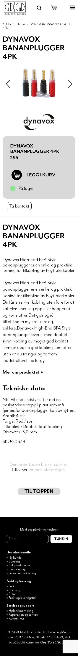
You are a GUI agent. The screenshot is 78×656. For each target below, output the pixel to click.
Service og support (20, 606)
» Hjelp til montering (19, 611)
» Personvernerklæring (21, 573)
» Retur (11, 594)
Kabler (7, 24)
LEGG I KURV (40, 175)
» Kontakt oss (15, 619)
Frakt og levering (18, 581)
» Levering (13, 590)
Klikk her (20, 469)
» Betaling (13, 562)
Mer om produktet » (23, 372)
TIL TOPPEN (39, 491)
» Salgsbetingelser (18, 565)
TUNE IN (61, 539)
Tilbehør (20, 24)
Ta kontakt (19, 206)
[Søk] (39, 8)
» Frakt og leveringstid (21, 598)
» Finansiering (15, 569)
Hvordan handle (18, 553)
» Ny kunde (13, 558)
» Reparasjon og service (22, 615)
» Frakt (11, 586)
